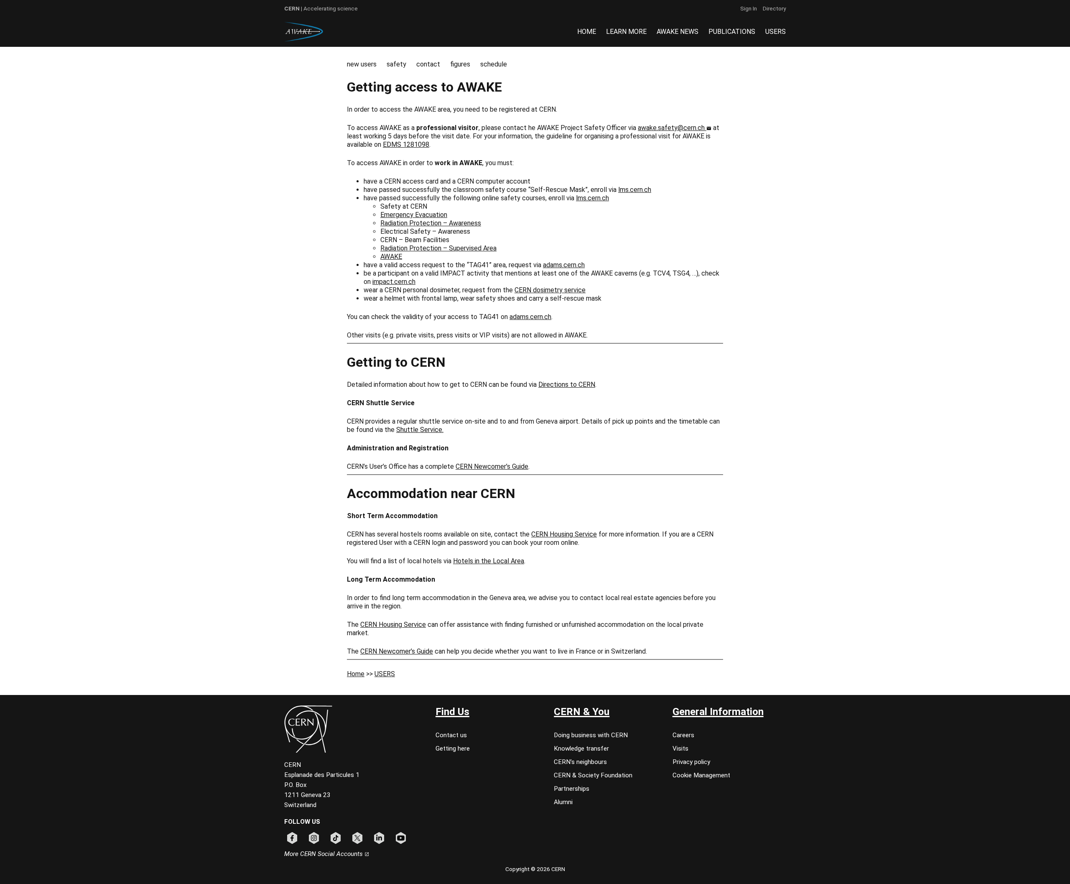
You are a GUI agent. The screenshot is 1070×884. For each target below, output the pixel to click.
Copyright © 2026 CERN (535, 869)
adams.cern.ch (564, 265)
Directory (774, 8)
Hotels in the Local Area (488, 561)
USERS (384, 674)
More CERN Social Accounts (324, 854)
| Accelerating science (321, 8)
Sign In (748, 8)
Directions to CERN (566, 384)
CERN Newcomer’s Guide (492, 466)
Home (355, 674)
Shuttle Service (419, 430)
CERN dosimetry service (550, 290)
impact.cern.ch (393, 282)
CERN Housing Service (564, 534)
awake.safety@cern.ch (672, 128)
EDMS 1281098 (406, 144)
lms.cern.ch (634, 190)
